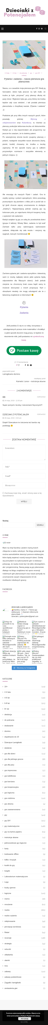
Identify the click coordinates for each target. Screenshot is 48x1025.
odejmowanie (24, 921)
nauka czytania (24, 915)
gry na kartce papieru (24, 832)
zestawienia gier (24, 988)
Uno (24, 966)
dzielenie (24, 748)
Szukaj (5, 521)
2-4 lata (7, 73)
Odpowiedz (41, 397)
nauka (24, 910)
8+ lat (24, 709)
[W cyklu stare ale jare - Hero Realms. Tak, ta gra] (24, 657)
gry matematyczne (24, 826)
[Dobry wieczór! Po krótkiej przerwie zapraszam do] (24, 642)
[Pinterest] (41, 28)
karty (24, 848)
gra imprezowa (24, 770)
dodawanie (24, 725)
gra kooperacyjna (24, 787)
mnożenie (24, 904)
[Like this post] (20, 365)
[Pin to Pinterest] (28, 365)
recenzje (24, 938)
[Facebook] (36, 28)
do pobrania (23, 73)
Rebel (24, 932)
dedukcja (24, 714)
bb (4, 397)
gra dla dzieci (24, 753)
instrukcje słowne (24, 837)
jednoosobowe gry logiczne (24, 843)
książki (24, 871)
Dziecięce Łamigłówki (24, 742)
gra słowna (24, 804)
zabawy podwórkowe (24, 977)
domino (24, 731)
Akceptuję (24, 1018)
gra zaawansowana (24, 809)
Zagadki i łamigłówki (24, 982)
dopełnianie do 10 (24, 737)
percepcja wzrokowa (24, 927)
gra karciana (24, 781)
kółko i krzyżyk (24, 860)
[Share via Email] (31, 365)
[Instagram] (39, 28)
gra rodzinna (24, 798)
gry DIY (37, 73)
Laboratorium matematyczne (24, 876)
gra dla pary (24, 765)
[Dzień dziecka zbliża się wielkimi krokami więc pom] (9, 657)
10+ (24, 686)
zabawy (24, 75)
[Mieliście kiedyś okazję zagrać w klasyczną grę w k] (24, 627)
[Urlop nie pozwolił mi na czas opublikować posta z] (9, 627)
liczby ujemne (24, 887)
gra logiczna (24, 792)
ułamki (24, 960)
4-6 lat (14, 73)
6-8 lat (24, 703)
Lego (24, 882)
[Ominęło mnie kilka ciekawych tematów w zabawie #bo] (9, 642)
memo (24, 899)
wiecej (37, 1016)
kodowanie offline (24, 854)
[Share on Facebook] (25, 365)
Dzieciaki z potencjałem (16, 414)
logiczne (24, 893)
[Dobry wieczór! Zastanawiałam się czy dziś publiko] (38, 657)
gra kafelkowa (24, 776)
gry (31, 73)
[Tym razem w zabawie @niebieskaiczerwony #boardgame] (38, 627)
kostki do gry (24, 865)
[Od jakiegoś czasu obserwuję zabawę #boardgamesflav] (38, 642)
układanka (24, 954)
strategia (24, 943)
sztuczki (24, 949)
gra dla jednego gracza (24, 759)
